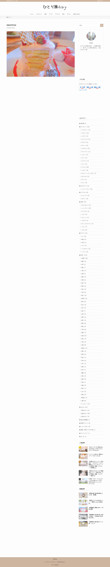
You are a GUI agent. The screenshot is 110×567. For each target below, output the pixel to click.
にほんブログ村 (83, 90)
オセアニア (85, 186)
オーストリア (85, 139)
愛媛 (83, 373)
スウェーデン (85, 151)
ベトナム (84, 251)
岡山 (83, 357)
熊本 (83, 388)
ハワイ (84, 226)
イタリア (84, 136)
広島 (83, 360)
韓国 (83, 239)
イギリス (85, 133)
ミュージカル (85, 426)
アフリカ (84, 192)
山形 (83, 270)
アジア (84, 233)
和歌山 (84, 348)
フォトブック (85, 433)
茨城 (83, 280)
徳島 (83, 366)
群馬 (83, 286)
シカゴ (84, 214)
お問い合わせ (61, 562)
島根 (83, 354)
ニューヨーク (86, 208)
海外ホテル (85, 410)
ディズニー (85, 404)
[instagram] (98, 1)
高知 (83, 376)
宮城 (83, 273)
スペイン (84, 154)
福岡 (83, 379)
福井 (83, 311)
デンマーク (85, 161)
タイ (83, 236)
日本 (84, 255)
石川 (83, 307)
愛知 (83, 326)
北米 (83, 201)
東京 (84, 295)
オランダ (84, 142)
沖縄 (83, 400)
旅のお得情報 (85, 419)
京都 (84, 335)
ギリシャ (84, 145)
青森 (83, 261)
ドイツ (84, 164)
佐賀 (83, 382)
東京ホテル (85, 416)
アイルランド (85, 130)
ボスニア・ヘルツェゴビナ (88, 173)
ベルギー (84, 170)
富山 (83, 304)
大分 (83, 391)
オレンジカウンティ (87, 223)
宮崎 (83, 394)
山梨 (83, 314)
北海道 (84, 258)
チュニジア (85, 195)
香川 (83, 369)
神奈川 (84, 298)
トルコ (83, 245)
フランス (85, 167)
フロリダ (84, 220)
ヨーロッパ (85, 126)
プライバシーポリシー (51, 562)
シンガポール (85, 248)
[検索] (102, 1)
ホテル (84, 407)
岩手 (83, 264)
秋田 (83, 267)
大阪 (83, 342)
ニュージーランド (86, 189)
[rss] (100, 1)
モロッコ (84, 198)
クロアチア (85, 148)
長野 (83, 317)
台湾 (83, 242)
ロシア (84, 182)
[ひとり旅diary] (55, 7)
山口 (83, 363)
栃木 (83, 283)
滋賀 (83, 332)
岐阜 (83, 320)
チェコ (84, 157)
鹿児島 (84, 397)
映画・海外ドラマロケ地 (88, 429)
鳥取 (83, 351)
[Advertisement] (91, 65)
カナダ (84, 230)
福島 (83, 276)
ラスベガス (85, 211)
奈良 (83, 338)
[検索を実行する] (101, 25)
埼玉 (83, 289)
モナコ (83, 179)
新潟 (83, 301)
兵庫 (83, 345)
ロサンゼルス (86, 205)
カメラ (83, 436)
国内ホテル (85, 413)
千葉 (83, 292)
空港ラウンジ (85, 423)
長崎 (83, 385)
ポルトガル (85, 176)
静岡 (83, 323)
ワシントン (85, 217)
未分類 (83, 123)
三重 (83, 329)
